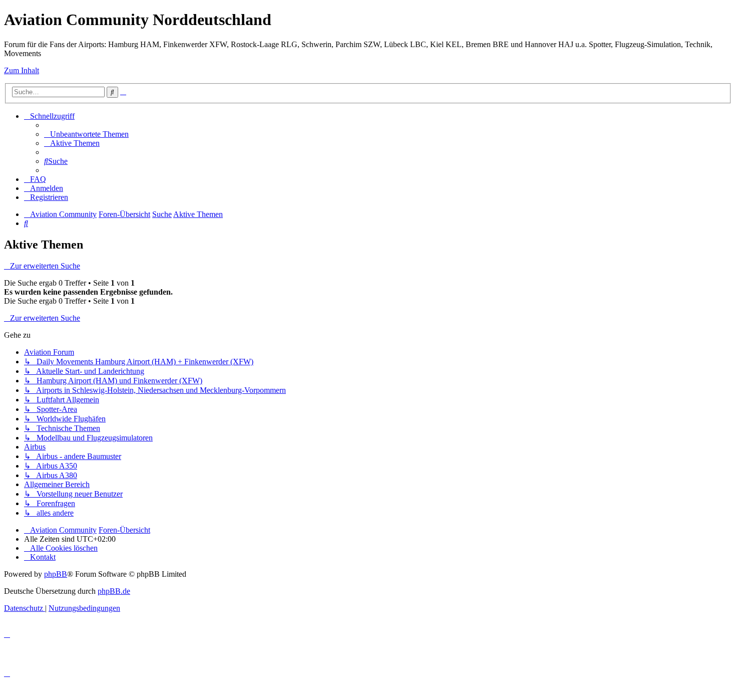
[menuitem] (86, 134)
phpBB (55, 574)
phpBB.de (114, 591)
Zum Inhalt (21, 70)
